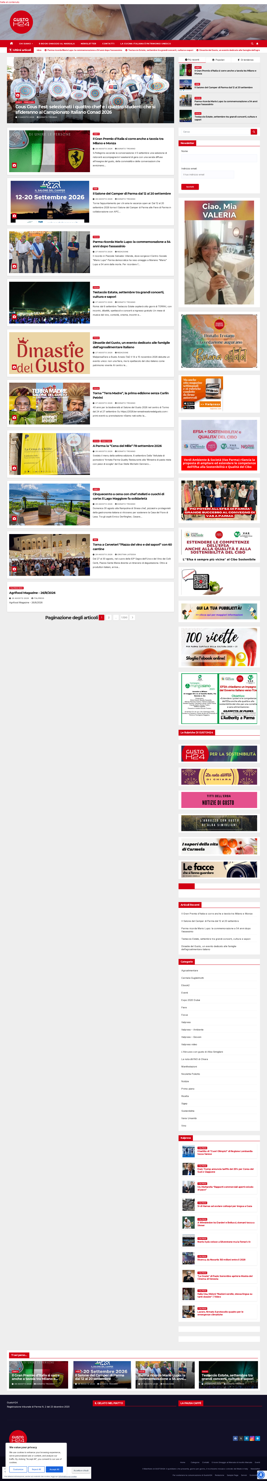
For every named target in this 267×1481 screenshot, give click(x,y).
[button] (252, 43)
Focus (18, 107)
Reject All (36, 1469)
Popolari (219, 59)
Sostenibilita (187, 1110)
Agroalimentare (189, 970)
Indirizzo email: (189, 168)
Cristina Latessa (126, 554)
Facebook (187, 886)
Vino (95, 540)
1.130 (124, 617)
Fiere (197, 84)
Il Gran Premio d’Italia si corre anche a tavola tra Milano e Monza (216, 913)
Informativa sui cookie (68, 1476)
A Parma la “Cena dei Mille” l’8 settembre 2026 (127, 446)
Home (182, 1462)
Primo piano (29, 107)
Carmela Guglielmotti (192, 978)
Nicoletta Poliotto (190, 1074)
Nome (184, 151)
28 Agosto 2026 (104, 149)
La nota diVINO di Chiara (194, 1059)
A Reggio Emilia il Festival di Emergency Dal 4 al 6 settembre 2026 (84, 112)
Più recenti (193, 59)
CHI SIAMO (25, 43)
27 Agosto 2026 (104, 252)
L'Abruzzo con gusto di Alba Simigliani (202, 1051)
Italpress (39, 598)
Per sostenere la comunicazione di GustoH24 (192, 1475)
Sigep (184, 1103)
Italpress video (16, 588)
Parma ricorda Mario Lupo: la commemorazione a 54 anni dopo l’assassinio (161, 1378)
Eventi (198, 67)
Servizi (244, 1475)
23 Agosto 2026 (27, 117)
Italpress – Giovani (191, 1037)
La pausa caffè (191, 1403)
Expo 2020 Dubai (190, 1000)
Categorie (195, 1462)
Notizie (185, 1081)
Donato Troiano (49, 117)
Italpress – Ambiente (192, 1029)
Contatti (108, 43)
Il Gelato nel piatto (109, 1403)
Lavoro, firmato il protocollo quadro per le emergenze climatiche (220, 1313)
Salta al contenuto (9, 2)
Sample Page (232, 1475)
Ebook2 (185, 985)
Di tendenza (246, 59)
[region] (36, 1459)
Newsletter (88, 43)
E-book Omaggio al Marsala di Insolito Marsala (232, 1462)
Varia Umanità (188, 1118)
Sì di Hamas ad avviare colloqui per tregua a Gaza (224, 1206)
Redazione (122, 252)
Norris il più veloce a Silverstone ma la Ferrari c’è (223, 1242)
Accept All (54, 1469)
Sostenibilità (255, 1475)
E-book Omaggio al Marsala (57, 43)
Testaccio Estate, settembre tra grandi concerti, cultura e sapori (215, 938)
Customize (18, 1469)
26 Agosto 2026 (104, 451)
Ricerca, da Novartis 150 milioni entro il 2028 (221, 1259)
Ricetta (185, 1096)
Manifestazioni (189, 1066)
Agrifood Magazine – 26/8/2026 (32, 593)
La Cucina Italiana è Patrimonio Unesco (145, 43)
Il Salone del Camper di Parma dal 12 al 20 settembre (223, 87)
